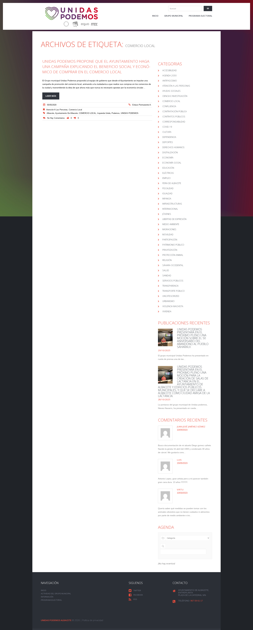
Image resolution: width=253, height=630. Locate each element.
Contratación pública (174, 111)
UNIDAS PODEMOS (129, 113)
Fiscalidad (167, 188)
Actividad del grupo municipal (56, 594)
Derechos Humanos (173, 147)
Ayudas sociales (171, 90)
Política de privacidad (92, 620)
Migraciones (169, 229)
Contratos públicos (173, 116)
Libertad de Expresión (174, 219)
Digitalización (170, 152)
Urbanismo (168, 301)
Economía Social (171, 162)
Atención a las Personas (57, 110)
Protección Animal (172, 254)
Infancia (166, 198)
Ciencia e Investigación (174, 95)
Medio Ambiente (170, 224)
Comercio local (75, 110)
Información (47, 597)
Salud (165, 270)
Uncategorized (170, 295)
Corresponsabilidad (173, 121)
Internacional (170, 208)
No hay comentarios (56, 118)
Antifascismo (169, 80)
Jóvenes (166, 213)
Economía (167, 157)
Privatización (169, 249)
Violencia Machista (172, 306)
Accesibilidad (169, 70)
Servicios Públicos (172, 280)
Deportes (167, 142)
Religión (167, 260)
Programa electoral (200, 15)
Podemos (116, 113)
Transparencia (170, 285)
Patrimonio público (173, 244)
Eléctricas (168, 172)
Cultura (166, 131)
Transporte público (173, 290)
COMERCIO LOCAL (87, 113)
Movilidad (167, 234)
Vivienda (166, 311)
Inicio (155, 15)
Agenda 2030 (169, 75)
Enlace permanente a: (141, 105)
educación (168, 167)
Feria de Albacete (171, 183)
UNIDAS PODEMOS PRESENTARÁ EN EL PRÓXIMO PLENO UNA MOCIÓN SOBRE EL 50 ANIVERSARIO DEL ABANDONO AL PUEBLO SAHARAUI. (192, 338)
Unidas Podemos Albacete (56, 620)
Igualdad (167, 193)
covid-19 (167, 126)
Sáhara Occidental (172, 265)
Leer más (51, 96)
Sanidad (166, 275)
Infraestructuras (172, 203)
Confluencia (169, 106)
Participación (169, 239)
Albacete (50, 113)
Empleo (166, 178)
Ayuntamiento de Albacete (66, 113)
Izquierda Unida (103, 113)
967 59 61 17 (196, 601)
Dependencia (169, 137)
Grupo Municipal (173, 15)
